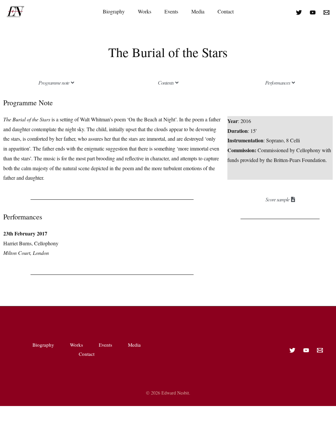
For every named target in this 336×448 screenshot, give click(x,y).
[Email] (326, 12)
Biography (114, 11)
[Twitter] (299, 12)
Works (144, 11)
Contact (226, 11)
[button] (56, 83)
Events (171, 11)
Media (197, 11)
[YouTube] (313, 12)
